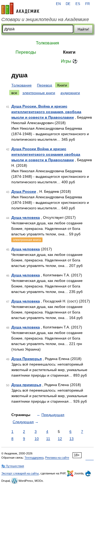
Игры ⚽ (69, 61)
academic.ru (20, 8)
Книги (69, 52)
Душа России (23, 191)
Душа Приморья (26, 359)
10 (37, 439)
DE (68, 4)
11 (48, 439)
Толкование (21, 85)
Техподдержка (34, 457)
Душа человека (25, 217)
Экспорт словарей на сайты (20, 473)
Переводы (26, 52)
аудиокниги (70, 93)
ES (77, 4)
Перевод (44, 85)
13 (71, 439)
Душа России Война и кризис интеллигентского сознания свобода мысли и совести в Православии (45, 154)
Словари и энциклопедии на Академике (45, 19)
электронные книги (38, 93)
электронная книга (27, 240)
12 (60, 439)
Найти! (83, 29)
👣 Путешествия (12, 466)
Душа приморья (26, 385)
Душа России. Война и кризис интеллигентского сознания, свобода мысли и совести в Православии (46, 111)
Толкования (47, 43)
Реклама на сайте (57, 457)
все (14, 93)
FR (87, 4)
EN (58, 4)
